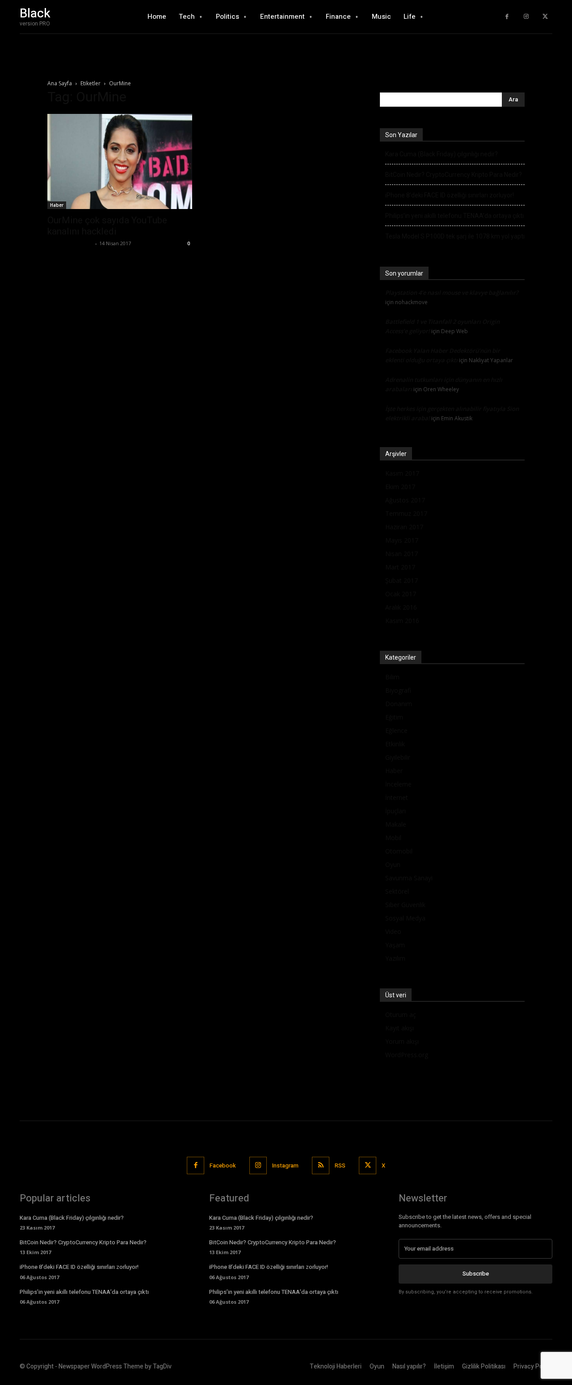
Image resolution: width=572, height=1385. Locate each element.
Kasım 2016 (402, 620)
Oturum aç (400, 1014)
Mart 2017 (400, 567)
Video (393, 931)
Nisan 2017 (401, 553)
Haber (56, 205)
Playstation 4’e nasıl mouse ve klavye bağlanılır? (451, 293)
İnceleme (398, 784)
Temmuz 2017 (406, 513)
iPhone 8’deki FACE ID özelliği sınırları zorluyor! (449, 195)
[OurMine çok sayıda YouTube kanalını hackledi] (119, 161)
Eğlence (396, 730)
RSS (340, 1165)
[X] (545, 16)
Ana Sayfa (59, 83)
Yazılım (395, 958)
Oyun (392, 864)
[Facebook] (507, 16)
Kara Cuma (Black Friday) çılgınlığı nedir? (441, 154)
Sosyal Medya (405, 918)
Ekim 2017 (400, 486)
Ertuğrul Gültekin (70, 243)
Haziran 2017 (404, 527)
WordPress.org (406, 1054)
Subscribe (476, 1273)
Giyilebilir (397, 757)
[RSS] (320, 1165)
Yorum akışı (402, 1041)
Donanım (398, 703)
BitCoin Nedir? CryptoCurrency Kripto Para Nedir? (453, 174)
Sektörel (397, 891)
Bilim (392, 677)
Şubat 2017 (401, 580)
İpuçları (395, 811)
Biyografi (398, 690)
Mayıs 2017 (401, 540)
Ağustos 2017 (405, 500)
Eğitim (394, 717)
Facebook (223, 1165)
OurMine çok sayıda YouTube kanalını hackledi (107, 226)
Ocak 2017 (400, 594)
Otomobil (398, 851)
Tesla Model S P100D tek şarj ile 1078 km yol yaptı (455, 236)
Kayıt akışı (399, 1028)
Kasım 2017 (402, 473)
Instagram (285, 1165)
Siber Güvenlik (405, 904)
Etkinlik (395, 744)
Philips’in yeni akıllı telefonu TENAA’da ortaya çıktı (454, 215)
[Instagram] (526, 16)
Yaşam (395, 945)
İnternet (396, 797)
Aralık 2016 (401, 607)
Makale (395, 824)
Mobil (393, 837)
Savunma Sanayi (409, 878)
